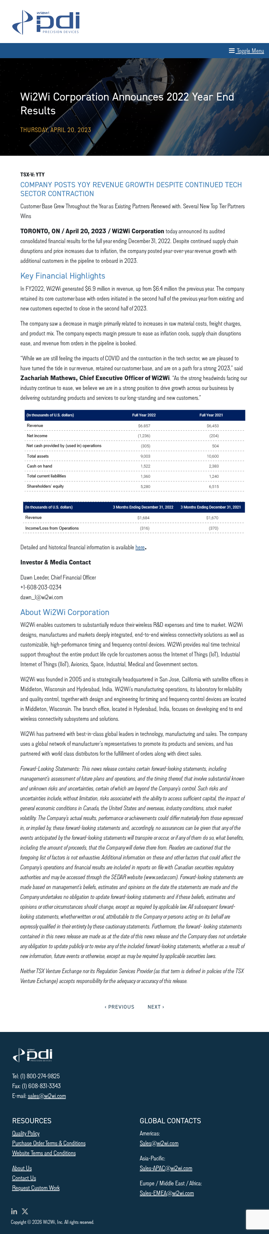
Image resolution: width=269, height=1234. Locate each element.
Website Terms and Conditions (44, 1152)
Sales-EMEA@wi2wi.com (167, 1192)
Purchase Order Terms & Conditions (49, 1142)
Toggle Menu (250, 50)
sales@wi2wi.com (47, 1095)
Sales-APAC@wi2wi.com (166, 1167)
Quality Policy (26, 1133)
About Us (22, 1167)
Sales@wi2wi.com (159, 1142)
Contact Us (24, 1177)
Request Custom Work (36, 1187)
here (140, 546)
